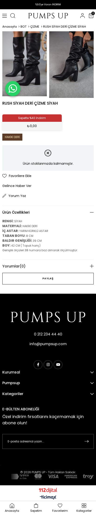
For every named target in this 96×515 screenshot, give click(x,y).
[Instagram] (48, 364)
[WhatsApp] (13, 88)
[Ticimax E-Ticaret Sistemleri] (48, 497)
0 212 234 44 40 (48, 334)
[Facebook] (38, 364)
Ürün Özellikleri (16, 212)
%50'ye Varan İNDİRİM (48, 4)
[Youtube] (58, 364)
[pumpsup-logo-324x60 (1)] (48, 317)
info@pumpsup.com (48, 344)
